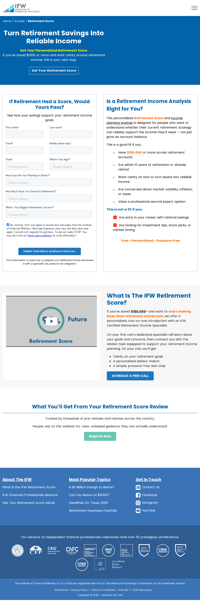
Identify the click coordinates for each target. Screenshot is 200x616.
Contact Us (151, 487)
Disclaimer (61, 590)
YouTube (148, 510)
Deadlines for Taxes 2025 (88, 503)
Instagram (150, 502)
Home (7, 21)
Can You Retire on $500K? (89, 495)
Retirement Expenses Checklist (93, 510)
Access (19, 21)
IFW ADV (124, 590)
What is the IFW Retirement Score (28, 487)
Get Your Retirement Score (54, 70)
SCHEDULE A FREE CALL (130, 376)
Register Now (100, 436)
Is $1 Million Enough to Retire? (91, 487)
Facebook (149, 495)
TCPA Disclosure (141, 590)
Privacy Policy (79, 590)
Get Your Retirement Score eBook (28, 503)
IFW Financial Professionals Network (30, 495)
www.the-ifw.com (112, 595)
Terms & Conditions (103, 590)
